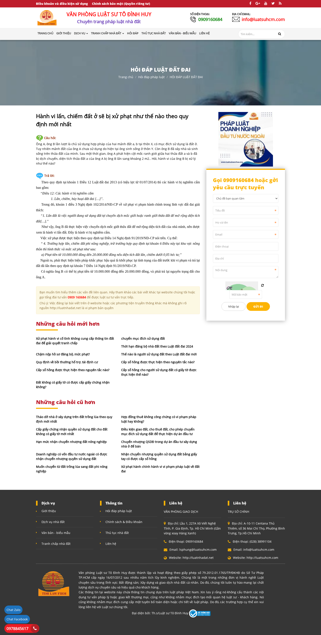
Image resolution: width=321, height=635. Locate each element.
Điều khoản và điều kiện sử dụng (62, 4)
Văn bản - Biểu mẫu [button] (182, 33)
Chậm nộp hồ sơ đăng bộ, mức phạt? (63, 354)
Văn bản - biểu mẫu (55, 533)
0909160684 (210, 19)
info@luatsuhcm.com (263, 19)
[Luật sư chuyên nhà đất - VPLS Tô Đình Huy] (47, 17)
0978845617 (17, 628)
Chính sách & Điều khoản (123, 522)
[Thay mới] (262, 285)
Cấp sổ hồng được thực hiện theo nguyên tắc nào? (158, 362)
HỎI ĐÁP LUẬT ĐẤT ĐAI (186, 77)
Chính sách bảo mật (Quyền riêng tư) (121, 4)
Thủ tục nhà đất (117, 533)
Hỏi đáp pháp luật (151, 77)
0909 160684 (77, 297)
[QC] (245, 139)
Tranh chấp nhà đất (56, 544)
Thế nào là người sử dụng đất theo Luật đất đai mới (159, 354)
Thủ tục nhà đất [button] (154, 33)
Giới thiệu (48, 511)
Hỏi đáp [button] (132, 33)
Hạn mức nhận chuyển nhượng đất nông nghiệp (71, 442)
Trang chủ (45, 33)
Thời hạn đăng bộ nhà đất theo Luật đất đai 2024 (157, 346)
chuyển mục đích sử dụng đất (143, 338)
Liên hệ (110, 544)
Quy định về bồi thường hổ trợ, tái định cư (67, 362)
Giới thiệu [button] (63, 33)
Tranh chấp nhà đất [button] (106, 33)
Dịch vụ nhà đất (53, 522)
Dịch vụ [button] (80, 33)
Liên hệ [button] (204, 33)
